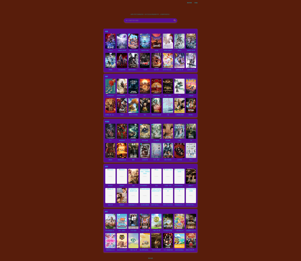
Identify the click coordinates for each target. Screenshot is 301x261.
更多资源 (189, 2)
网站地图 (150, 258)
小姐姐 (196, 2)
